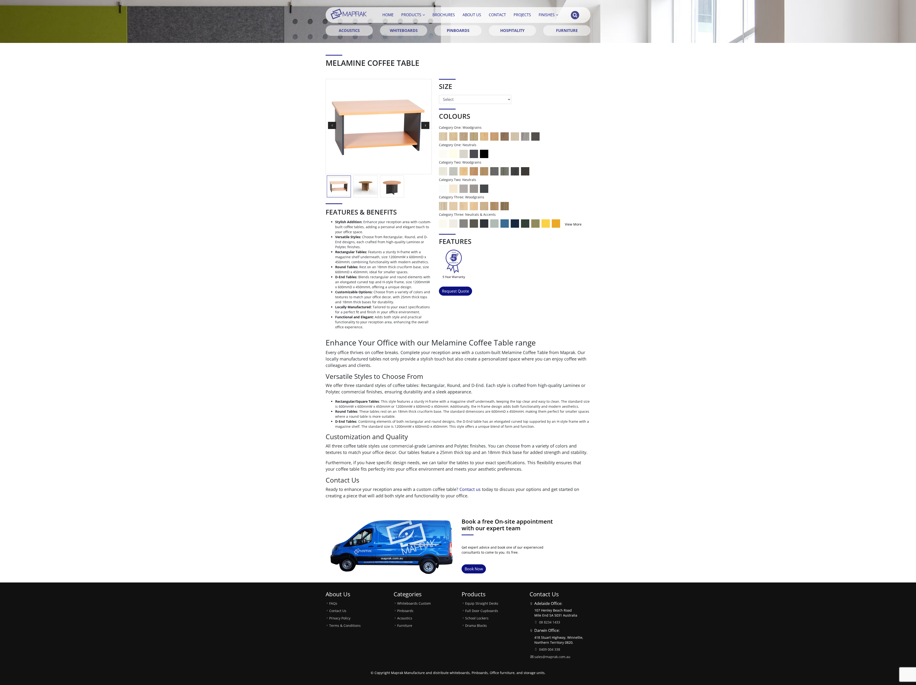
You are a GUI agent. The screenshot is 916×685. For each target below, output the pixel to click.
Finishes (547, 14)
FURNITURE (567, 30)
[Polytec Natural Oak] (474, 136)
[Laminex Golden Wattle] (545, 223)
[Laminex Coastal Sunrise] (556, 223)
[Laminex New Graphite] (494, 171)
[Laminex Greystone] (535, 136)
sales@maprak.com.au (552, 656)
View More (573, 224)
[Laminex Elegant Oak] (474, 171)
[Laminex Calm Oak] (484, 205)
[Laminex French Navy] (515, 223)
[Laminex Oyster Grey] (463, 153)
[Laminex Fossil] (474, 223)
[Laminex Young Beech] (484, 136)
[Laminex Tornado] (474, 188)
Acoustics (404, 618)
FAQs (333, 603)
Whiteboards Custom (414, 603)
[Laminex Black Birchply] (525, 171)
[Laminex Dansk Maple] (453, 205)
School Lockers (477, 618)
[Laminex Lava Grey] (463, 223)
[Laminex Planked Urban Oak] (494, 205)
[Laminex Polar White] (443, 188)
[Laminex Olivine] (535, 223)
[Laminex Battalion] (474, 153)
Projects (522, 14)
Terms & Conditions (345, 625)
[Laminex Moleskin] (453, 188)
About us (472, 14)
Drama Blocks (476, 625)
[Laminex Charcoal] (484, 188)
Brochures (443, 14)
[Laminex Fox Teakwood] (525, 136)
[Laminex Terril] (484, 223)
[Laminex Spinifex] (494, 223)
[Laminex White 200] (443, 153)
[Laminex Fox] (463, 188)
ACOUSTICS (349, 30)
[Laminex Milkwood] (443, 205)
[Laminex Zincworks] (453, 171)
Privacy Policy (339, 618)
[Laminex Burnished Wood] (515, 171)
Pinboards (405, 610)
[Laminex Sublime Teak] (484, 171)
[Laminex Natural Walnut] (504, 136)
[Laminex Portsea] (504, 223)
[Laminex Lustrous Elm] (504, 171)
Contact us (470, 489)
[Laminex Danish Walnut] (504, 205)
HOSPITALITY (512, 30)
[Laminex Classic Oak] (463, 136)
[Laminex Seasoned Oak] (443, 136)
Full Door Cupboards (481, 610)
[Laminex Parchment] (453, 153)
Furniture (404, 625)
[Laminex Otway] (525, 223)
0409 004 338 (549, 649)
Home (388, 14)
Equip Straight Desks (481, 603)
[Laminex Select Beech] (494, 136)
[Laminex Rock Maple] (463, 205)
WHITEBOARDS (404, 30)
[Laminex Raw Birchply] (453, 136)
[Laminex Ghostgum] (443, 223)
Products (411, 14)
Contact (497, 14)
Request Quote (455, 291)
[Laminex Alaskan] (443, 171)
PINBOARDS (458, 30)
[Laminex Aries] (453, 223)
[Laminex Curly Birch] (463, 171)
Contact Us (337, 610)
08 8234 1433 (549, 622)
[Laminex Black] (484, 153)
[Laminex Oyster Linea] (515, 136)
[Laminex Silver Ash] (474, 205)
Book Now (474, 569)
